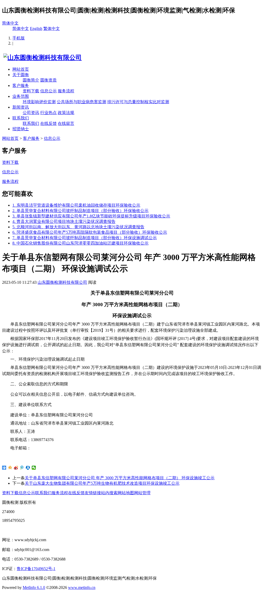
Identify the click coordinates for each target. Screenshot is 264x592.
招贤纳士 (20, 129)
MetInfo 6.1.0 (34, 587)
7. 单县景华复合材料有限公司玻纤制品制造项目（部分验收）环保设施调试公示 (84, 238)
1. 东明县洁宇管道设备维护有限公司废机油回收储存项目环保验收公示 (76, 205)
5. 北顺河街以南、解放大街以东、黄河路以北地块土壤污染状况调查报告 (78, 227)
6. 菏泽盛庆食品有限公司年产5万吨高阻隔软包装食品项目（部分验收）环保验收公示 (89, 232)
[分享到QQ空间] (10, 468)
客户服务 (20, 85)
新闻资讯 (20, 107)
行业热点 (48, 112)
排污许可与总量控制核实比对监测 (138, 102)
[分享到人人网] (28, 468)
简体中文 (10, 23)
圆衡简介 (31, 80)
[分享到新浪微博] (16, 468)
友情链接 (93, 493)
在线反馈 (48, 123)
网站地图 (126, 493)
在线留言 (66, 123)
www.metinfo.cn (81, 587)
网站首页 (20, 69)
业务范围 (20, 96)
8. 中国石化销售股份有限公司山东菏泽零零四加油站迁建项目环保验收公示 (80, 243)
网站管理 (142, 493)
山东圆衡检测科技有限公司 (62, 282)
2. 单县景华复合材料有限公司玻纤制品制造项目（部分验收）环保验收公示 (80, 210)
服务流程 (66, 91)
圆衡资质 (48, 80)
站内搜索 (109, 493)
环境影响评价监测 (39, 102)
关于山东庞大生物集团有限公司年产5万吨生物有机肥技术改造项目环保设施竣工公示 (102, 483)
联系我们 (20, 118)
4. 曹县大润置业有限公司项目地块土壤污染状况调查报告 (64, 221)
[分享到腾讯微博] (22, 468)
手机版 (18, 38)
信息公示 (48, 91)
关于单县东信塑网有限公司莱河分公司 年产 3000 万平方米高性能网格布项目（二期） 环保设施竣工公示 (119, 478)
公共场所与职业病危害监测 (81, 102)
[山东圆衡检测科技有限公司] (42, 57)
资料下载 (31, 91)
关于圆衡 (20, 74)
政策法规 (66, 112)
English (36, 28)
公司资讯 (31, 112)
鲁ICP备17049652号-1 (36, 568)
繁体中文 (51, 28)
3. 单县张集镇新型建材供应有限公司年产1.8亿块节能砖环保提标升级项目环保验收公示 (91, 216)
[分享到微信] (34, 468)
